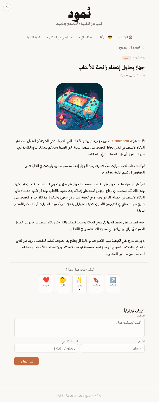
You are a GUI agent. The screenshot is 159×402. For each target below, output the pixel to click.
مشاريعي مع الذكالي (60, 37)
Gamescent (120, 141)
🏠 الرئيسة (126, 37)
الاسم (141, 341)
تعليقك (141, 315)
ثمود (79, 14)
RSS (60, 395)
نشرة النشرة (33, 37)
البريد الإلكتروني (70, 341)
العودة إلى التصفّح (132, 47)
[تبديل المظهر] (7, 7)
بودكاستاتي (87, 37)
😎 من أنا (106, 37)
